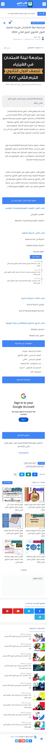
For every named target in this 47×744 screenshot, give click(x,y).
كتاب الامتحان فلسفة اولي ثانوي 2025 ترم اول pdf (17, 657)
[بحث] (2, 4)
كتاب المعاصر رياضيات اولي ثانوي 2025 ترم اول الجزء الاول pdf (17, 667)
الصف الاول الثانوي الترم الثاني (35, 466)
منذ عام (37, 261)
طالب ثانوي (14, 737)
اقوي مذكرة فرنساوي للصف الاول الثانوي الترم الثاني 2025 (34, 507)
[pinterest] (7, 611)
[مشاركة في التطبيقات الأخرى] (15, 474)
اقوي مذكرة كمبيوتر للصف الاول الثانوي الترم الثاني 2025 (35, 533)
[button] (34, 474)
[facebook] (40, 611)
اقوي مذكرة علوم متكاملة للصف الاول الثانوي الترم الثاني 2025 (35, 559)
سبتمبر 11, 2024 (26, 693)
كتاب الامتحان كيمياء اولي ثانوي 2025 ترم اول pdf (17, 716)
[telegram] (40, 617)
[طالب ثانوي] (25, 4)
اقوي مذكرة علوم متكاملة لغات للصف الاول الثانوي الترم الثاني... (14, 559)
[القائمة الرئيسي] (44, 4)
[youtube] (18, 611)
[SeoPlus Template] (35, 736)
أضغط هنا (23, 453)
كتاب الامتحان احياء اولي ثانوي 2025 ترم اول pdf (17, 677)
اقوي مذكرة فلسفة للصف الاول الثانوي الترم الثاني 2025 (13, 533)
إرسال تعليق (37, 578)
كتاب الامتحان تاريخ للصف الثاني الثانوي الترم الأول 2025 (17, 696)
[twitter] (29, 611)
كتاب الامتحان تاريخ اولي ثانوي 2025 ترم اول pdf (17, 638)
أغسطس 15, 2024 (26, 634)
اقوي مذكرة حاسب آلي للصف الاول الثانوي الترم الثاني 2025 (14, 507)
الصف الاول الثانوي (37, 23)
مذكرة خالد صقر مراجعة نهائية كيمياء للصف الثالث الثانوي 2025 (20, 13)
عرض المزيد (7, 482)
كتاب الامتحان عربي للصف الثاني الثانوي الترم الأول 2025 (17, 726)
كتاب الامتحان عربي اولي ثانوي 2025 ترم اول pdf (17, 647)
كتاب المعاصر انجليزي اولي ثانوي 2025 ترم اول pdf (17, 687)
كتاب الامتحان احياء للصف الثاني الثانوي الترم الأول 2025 (17, 706)
